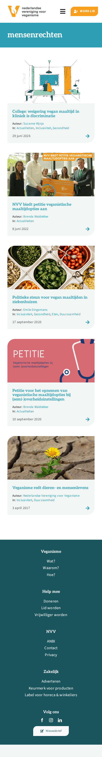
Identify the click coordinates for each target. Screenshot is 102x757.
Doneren (51, 601)
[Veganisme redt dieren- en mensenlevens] (51, 439)
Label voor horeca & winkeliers (51, 695)
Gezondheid (61, 128)
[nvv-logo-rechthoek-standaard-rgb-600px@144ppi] (27, 4)
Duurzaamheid (70, 314)
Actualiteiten (25, 128)
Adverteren (51, 681)
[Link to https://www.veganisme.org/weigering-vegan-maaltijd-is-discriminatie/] (88, 136)
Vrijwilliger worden (51, 615)
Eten (55, 314)
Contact (50, 648)
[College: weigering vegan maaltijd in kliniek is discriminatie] (51, 63)
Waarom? (51, 568)
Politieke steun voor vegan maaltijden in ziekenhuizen (49, 299)
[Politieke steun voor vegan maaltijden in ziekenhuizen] (51, 249)
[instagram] (51, 720)
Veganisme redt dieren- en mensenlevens (50, 488)
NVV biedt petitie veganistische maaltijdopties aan (41, 206)
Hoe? (51, 575)
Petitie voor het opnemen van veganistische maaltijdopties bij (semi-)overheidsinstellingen (41, 395)
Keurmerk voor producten (51, 688)
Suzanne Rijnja (33, 123)
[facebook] (42, 720)
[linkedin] (60, 720)
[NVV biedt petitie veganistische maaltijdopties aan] (51, 156)
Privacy (51, 655)
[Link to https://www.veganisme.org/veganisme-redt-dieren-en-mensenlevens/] (88, 508)
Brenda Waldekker (36, 216)
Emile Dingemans (35, 310)
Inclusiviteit (43, 128)
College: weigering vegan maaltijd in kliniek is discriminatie (45, 113)
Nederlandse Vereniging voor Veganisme (51, 495)
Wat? (51, 561)
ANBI (51, 641)
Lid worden (51, 608)
